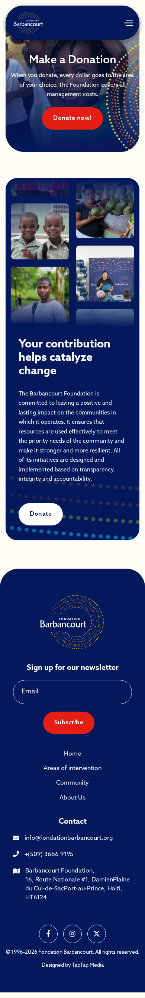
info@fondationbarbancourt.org (69, 838)
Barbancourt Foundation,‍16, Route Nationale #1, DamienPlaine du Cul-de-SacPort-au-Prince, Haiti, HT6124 (77, 884)
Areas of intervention (73, 769)
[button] (128, 22)
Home (72, 754)
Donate (41, 514)
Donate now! (72, 118)
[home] (28, 23)
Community (72, 783)
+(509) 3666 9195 (49, 855)
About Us (72, 798)
